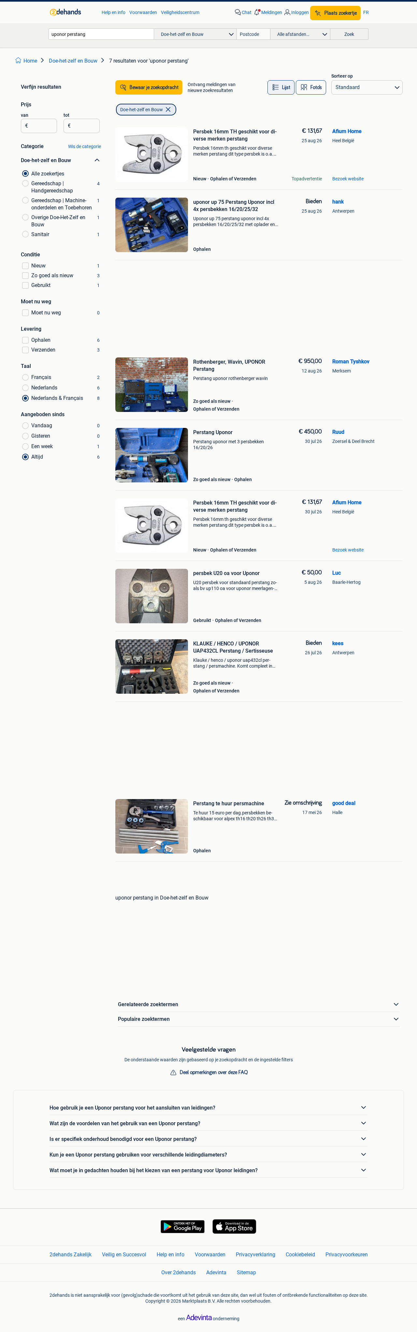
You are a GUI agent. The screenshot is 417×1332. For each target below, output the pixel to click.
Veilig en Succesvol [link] (124, 1254)
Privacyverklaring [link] (255, 1254)
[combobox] (101, 34)
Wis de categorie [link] (84, 146)
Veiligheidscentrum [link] (180, 12)
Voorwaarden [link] (143, 12)
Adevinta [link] (216, 1272)
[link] (72, 12)
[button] (267, 12)
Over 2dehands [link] (178, 1272)
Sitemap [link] (246, 1272)
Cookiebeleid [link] (300, 1254)
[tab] (281, 87)
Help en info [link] (113, 12)
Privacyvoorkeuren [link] (346, 1254)
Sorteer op (342, 76)
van (24, 115)
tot (66, 115)
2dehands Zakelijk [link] (71, 1254)
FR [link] (366, 12)
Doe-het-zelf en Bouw (141, 109)
